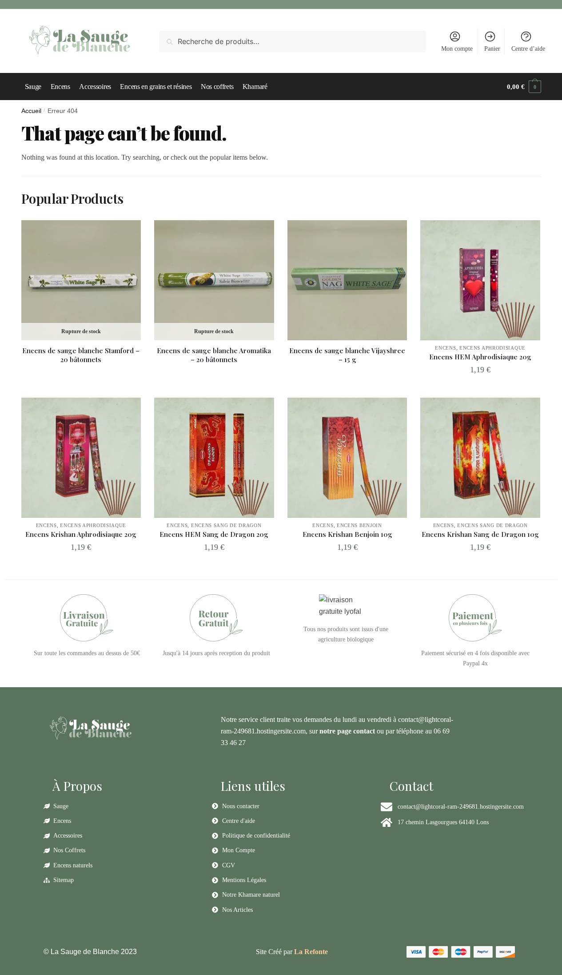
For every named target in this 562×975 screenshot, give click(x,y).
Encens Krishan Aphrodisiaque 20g (80, 534)
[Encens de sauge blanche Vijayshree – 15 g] (347, 280)
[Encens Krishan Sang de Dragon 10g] (480, 458)
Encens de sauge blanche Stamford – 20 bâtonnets (81, 355)
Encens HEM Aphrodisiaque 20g (480, 357)
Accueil (31, 111)
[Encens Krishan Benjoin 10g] (347, 458)
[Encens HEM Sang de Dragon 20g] (214, 458)
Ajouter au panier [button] (480, 389)
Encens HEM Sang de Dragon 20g (213, 534)
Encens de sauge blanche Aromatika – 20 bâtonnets (214, 355)
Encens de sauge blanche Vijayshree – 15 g (347, 355)
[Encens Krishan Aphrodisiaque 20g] (81, 458)
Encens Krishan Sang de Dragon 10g (480, 534)
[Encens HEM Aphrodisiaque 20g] (480, 280)
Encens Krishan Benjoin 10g (347, 534)
